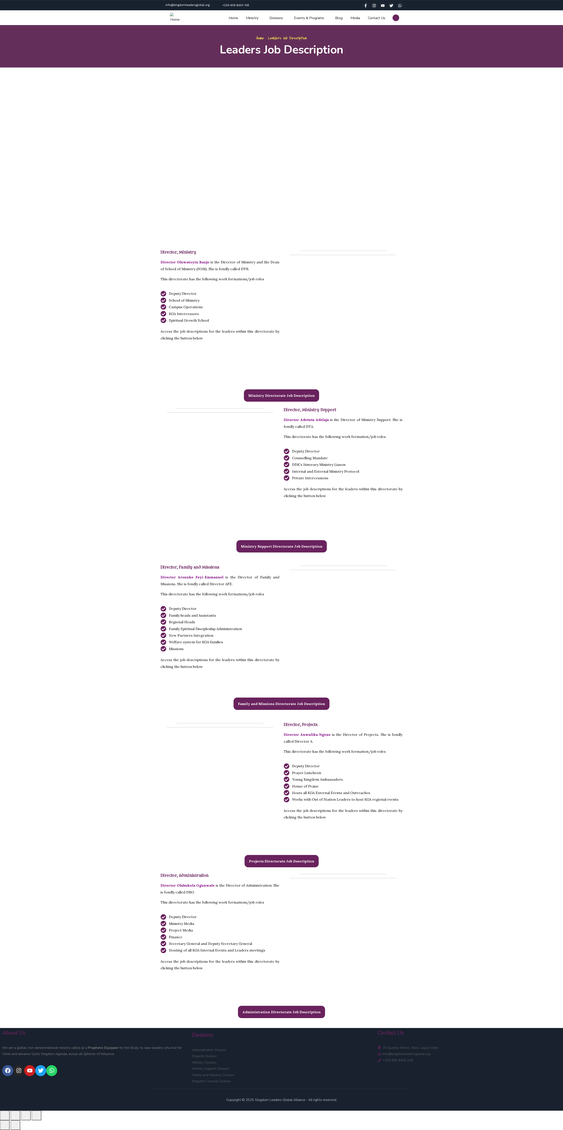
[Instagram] (374, 5)
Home (233, 18)
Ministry (252, 18)
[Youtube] (382, 5)
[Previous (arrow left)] (5, 1125)
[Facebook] (7, 1070)
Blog (339, 18)
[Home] (175, 18)
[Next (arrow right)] (15, 1125)
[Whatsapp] (400, 5)
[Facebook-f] (365, 5)
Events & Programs (309, 18)
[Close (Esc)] (36, 1115)
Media (355, 18)
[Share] (26, 1115)
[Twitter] (391, 5)
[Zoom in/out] (5, 1115)
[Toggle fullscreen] (15, 1115)
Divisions (276, 18)
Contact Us (376, 18)
